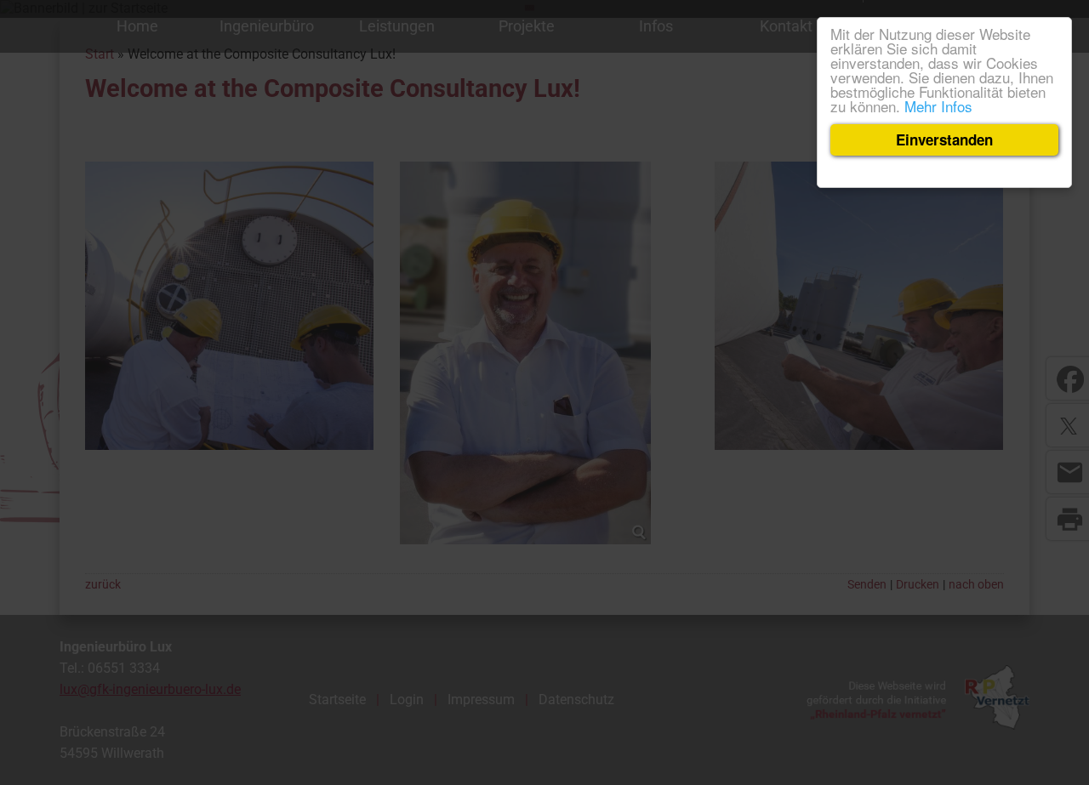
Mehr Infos (938, 106)
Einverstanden (944, 139)
